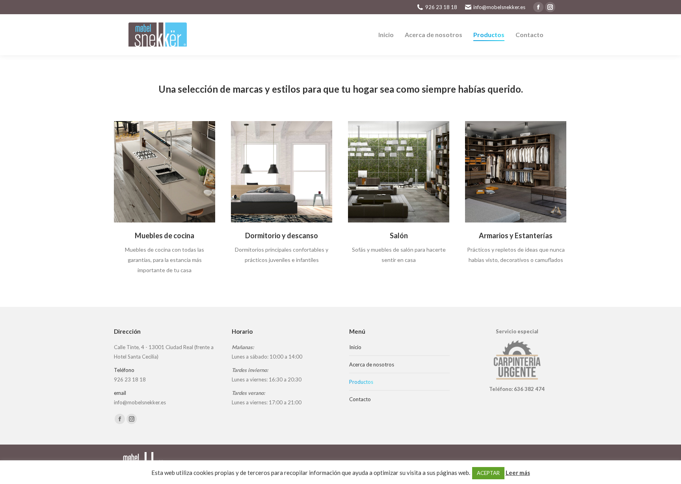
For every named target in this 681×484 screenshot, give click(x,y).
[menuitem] (386, 35)
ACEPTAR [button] (488, 473)
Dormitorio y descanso (281, 235)
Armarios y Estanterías (516, 235)
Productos (361, 382)
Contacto (360, 399)
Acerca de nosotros (371, 364)
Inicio (355, 347)
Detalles (164, 172)
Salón (399, 235)
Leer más (518, 472)
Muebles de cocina (164, 235)
